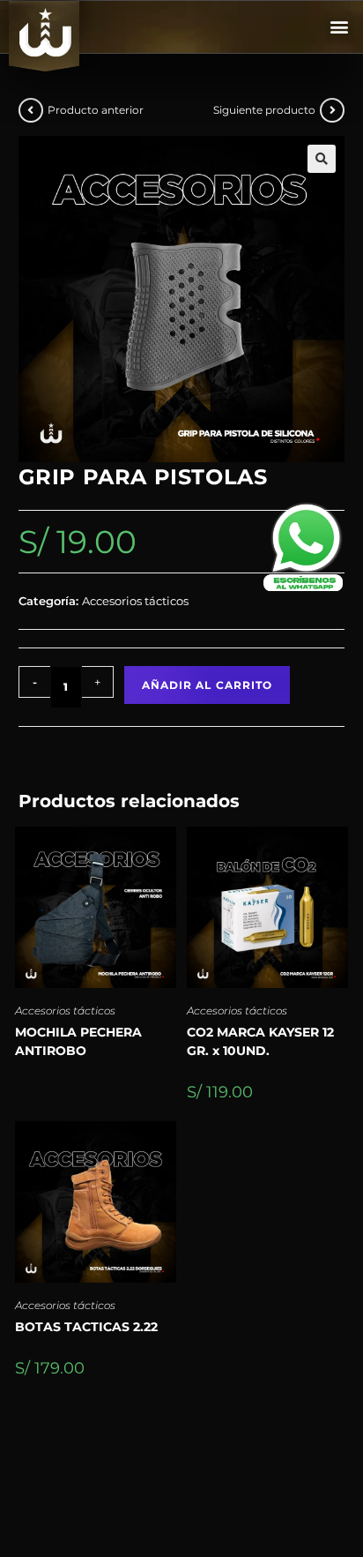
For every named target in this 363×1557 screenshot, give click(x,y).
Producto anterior (96, 109)
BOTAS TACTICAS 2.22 (86, 1327)
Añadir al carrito (207, 685)
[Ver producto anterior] (31, 110)
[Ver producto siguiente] (332, 110)
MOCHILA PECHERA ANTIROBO (78, 1041)
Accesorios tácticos (65, 1010)
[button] (339, 26)
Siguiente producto (264, 109)
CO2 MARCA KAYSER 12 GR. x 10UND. (260, 1041)
